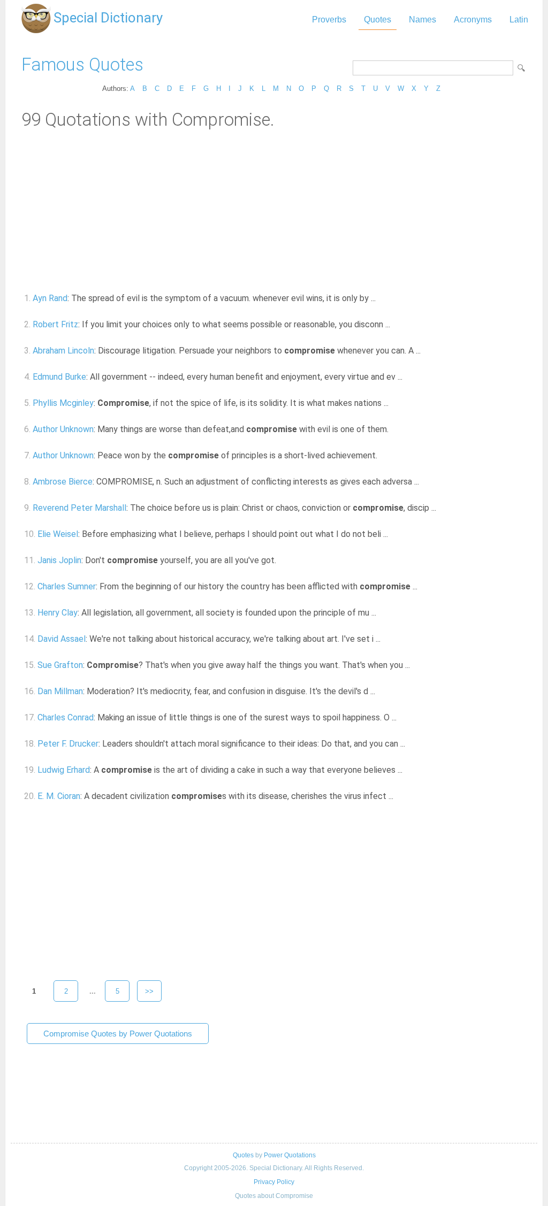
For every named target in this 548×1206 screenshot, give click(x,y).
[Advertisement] (274, 210)
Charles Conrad (65, 717)
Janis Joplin (59, 560)
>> (149, 991)
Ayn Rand (50, 298)
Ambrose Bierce (63, 482)
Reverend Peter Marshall (79, 508)
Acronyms (473, 19)
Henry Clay (57, 613)
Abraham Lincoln (63, 350)
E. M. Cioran (58, 796)
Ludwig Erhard (63, 770)
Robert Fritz (55, 324)
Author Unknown (63, 429)
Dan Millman (60, 691)
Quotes (377, 19)
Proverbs (329, 19)
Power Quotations (290, 1155)
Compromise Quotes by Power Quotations (117, 1033)
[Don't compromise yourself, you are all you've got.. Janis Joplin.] (282, 560)
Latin (518, 19)
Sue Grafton (60, 665)
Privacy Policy (274, 1182)
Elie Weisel (57, 534)
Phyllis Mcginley (63, 403)
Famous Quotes (82, 64)
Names (422, 19)
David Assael (61, 639)
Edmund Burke (59, 377)
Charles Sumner (66, 586)
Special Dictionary (108, 18)
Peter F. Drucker (67, 744)
